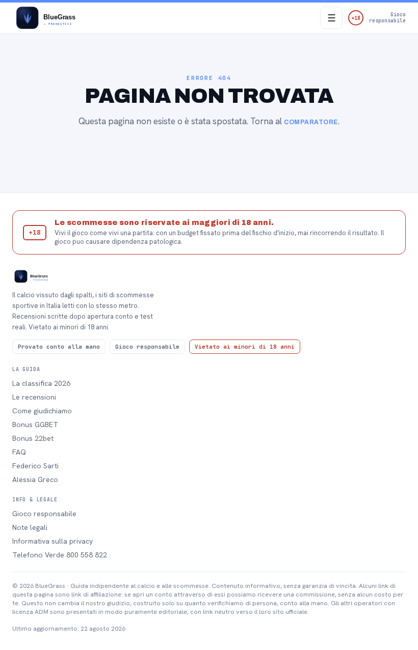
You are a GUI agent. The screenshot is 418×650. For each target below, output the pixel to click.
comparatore (310, 122)
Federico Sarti (35, 465)
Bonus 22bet (33, 438)
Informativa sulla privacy (52, 541)
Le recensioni (34, 397)
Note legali (29, 527)
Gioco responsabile (44, 513)
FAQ (19, 452)
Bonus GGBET (35, 424)
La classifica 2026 (41, 383)
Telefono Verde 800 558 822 (59, 554)
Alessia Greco (35, 479)
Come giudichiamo (42, 410)
